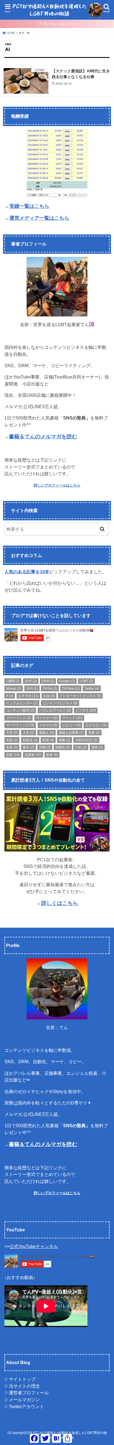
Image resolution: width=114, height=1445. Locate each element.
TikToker (71, 688)
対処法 (30, 740)
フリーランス (18, 718)
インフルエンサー (22, 703)
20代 (31, 681)
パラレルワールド (55, 710)
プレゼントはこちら (58, 24)
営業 (94, 733)
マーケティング (20, 725)
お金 (49, 696)
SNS (32, 688)
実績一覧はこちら (29, 206)
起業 (13, 755)
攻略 (64, 740)
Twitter (91, 688)
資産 (97, 747)
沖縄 (45, 747)
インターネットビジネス (80, 696)
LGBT (86, 681)
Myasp (13, 688)
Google (67, 681)
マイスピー (47, 718)
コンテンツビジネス (60, 703)
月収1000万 (86, 740)
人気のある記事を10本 (26, 571)
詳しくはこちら (59, 903)
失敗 (12, 740)
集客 (52, 755)
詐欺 (81, 747)
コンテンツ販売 (20, 710)
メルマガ (48, 725)
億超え (46, 733)
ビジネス (86, 710)
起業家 (33, 755)
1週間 (13, 681)
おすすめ (28, 696)
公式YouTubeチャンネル (33, 1246)
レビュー (71, 725)
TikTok (50, 688)
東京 (28, 747)
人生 (28, 733)
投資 (48, 740)
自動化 (62, 747)
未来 (12, 747)
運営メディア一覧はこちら (39, 218)
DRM (48, 681)
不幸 (12, 733)
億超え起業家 (71, 733)
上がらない (96, 725)
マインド (72, 718)
